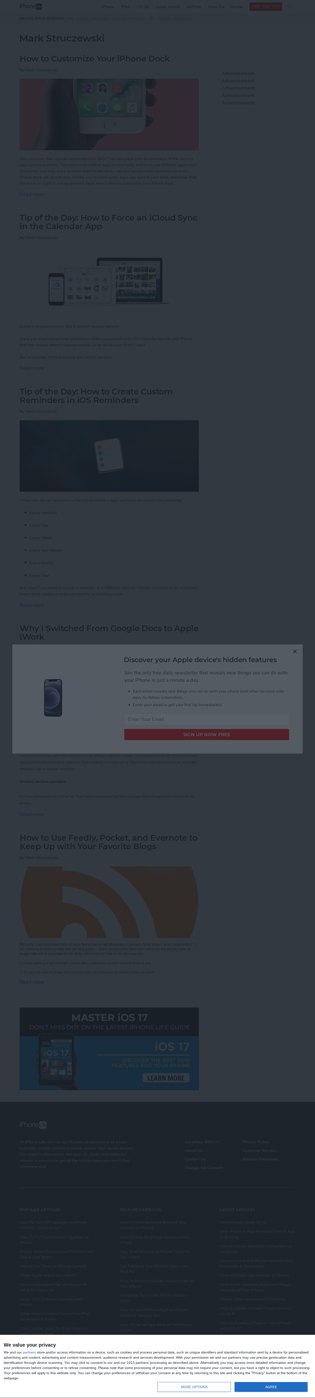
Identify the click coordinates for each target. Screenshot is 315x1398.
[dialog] (157, 1366)
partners (29, 1352)
